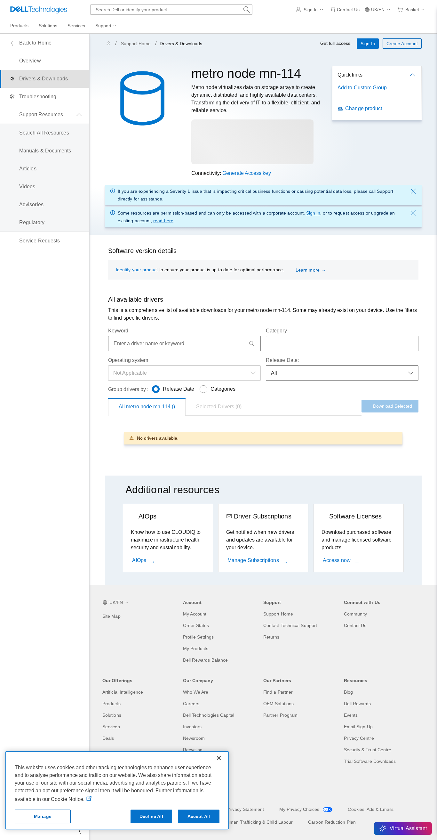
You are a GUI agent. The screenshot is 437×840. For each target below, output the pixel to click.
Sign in (313, 213)
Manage (43, 816)
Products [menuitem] (19, 25)
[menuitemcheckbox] (44, 115)
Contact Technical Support (290, 625)
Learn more (308, 270)
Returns (271, 637)
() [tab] (147, 406)
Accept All (198, 816)
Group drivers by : (128, 389)
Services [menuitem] (76, 25)
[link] (345, 10)
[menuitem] (106, 26)
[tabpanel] (263, 438)
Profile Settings (198, 637)
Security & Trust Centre (368, 749)
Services (111, 726)
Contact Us (355, 625)
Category (276, 330)
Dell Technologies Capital (208, 715)
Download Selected (392, 406)
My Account (195, 613)
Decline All (151, 816)
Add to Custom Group (362, 87)
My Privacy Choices (300, 809)
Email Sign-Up (358, 726)
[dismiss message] (413, 191)
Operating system (128, 360)
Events (351, 715)
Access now (337, 560)
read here (163, 220)
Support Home (136, 43)
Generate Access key (246, 173)
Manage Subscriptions (253, 560)
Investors (192, 726)
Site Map (111, 616)
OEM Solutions (278, 703)
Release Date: (282, 360)
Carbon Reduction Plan (332, 822)
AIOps (139, 560)
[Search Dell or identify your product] (246, 9)
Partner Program (280, 715)
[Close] (219, 758)
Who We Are (196, 692)
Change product (363, 108)
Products (111, 703)
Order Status (196, 625)
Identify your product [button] (137, 269)
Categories (223, 389)
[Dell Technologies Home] (39, 10)
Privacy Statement (245, 809)
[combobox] (171, 9)
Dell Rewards (357, 703)
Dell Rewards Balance (205, 660)
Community (355, 613)
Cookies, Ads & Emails (370, 809)
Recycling (193, 749)
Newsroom (194, 738)
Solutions (111, 715)
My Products (196, 648)
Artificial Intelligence (122, 692)
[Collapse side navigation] (79, 831)
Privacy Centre (359, 738)
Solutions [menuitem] (48, 25)
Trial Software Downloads (370, 761)
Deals (108, 738)
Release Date (179, 389)
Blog (348, 692)
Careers (191, 703)
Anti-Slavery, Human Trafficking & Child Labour (245, 822)
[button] (310, 10)
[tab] (219, 407)
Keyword (118, 330)
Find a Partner (278, 692)
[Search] (252, 343)
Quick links (350, 74)
